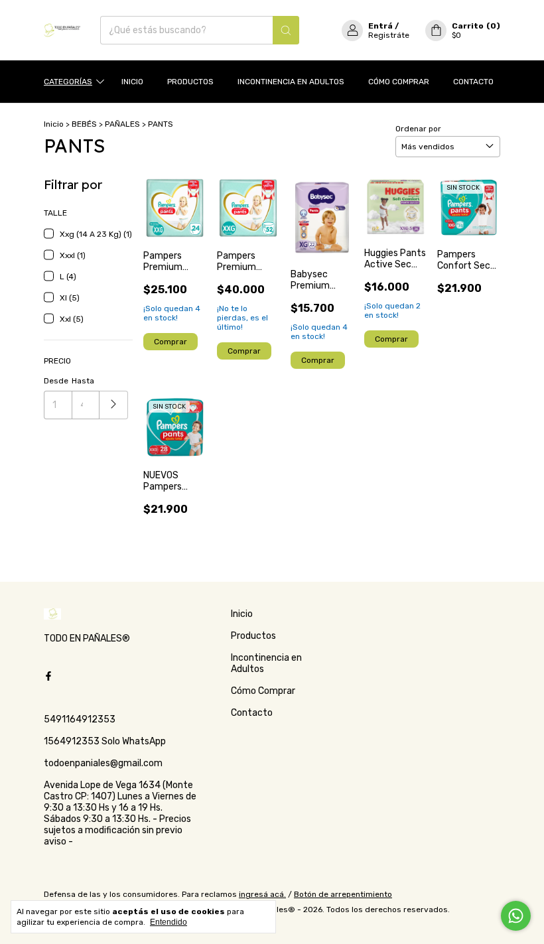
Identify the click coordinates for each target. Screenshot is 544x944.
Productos (190, 81)
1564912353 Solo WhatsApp (105, 741)
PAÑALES (122, 124)
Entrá (380, 26)
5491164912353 (79, 719)
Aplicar (114, 405)
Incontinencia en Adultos (291, 81)
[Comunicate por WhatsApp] (516, 916)
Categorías (68, 81)
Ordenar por (418, 128)
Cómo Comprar (398, 81)
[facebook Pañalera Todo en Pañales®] (48, 676)
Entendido (168, 922)
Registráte (388, 35)
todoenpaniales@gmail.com (103, 763)
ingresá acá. (262, 894)
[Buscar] (286, 30)
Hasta (83, 380)
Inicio (132, 81)
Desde (56, 380)
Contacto (473, 81)
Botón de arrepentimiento (343, 894)
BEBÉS (84, 124)
